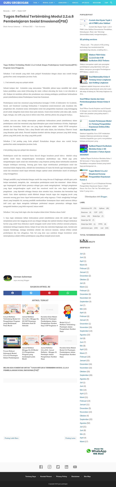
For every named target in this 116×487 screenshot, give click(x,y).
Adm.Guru (62, 3)
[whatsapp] (68, 293)
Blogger (104, 197)
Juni (81, 257)
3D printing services (88, 39)
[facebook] (12, 293)
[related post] (12, 309)
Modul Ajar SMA (86, 224)
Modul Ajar (48, 3)
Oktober (83, 280)
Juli (81, 254)
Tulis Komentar (40, 26)
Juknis (83, 216)
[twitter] (31, 293)
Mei (81, 309)
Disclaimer (75, 476)
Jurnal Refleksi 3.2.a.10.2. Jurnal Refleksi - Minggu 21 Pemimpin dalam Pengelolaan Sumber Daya (49, 353)
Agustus (83, 335)
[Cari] (111, 3)
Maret (82, 265)
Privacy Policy (61, 476)
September (84, 302)
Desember (84, 276)
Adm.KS (75, 3)
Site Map (87, 476)
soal (102, 228)
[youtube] (75, 468)
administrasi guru (86, 228)
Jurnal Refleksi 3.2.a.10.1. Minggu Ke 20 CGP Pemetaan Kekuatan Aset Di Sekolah (30, 321)
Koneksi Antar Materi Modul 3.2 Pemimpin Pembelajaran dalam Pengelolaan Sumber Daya (68, 352)
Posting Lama (70, 438)
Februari (83, 268)
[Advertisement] (40, 46)
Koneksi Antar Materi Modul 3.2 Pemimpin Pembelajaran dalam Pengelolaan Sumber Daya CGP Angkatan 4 (49, 321)
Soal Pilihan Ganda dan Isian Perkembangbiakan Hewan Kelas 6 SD (95, 102)
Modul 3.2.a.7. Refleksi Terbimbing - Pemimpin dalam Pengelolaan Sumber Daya (68, 327)
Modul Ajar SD (86, 220)
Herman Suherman (14, 26)
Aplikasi (85, 3)
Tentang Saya (30, 476)
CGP (106, 3)
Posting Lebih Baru (11, 438)
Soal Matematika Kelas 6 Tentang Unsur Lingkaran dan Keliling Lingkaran (100, 80)
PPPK (100, 224)
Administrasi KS (86, 208)
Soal (35, 3)
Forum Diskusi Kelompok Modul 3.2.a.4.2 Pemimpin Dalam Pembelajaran (11, 354)
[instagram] (49, 468)
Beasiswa (97, 3)
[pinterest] (49, 293)
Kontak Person (46, 476)
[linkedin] (66, 468)
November (84, 298)
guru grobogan (15, 3)
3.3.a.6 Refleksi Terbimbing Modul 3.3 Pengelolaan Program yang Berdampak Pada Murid (11, 321)
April (82, 261)
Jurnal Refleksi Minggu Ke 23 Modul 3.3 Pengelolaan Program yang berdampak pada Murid (30, 353)
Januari (83, 272)
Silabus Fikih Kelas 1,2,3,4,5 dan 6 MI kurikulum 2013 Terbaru (99, 58)
